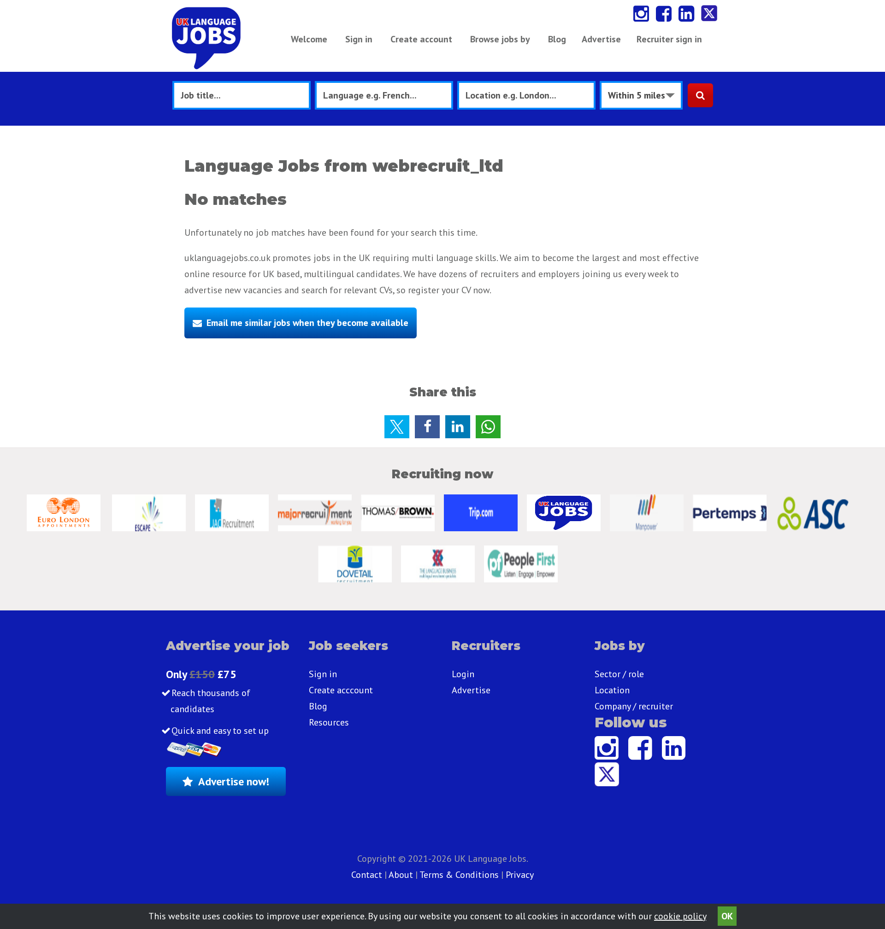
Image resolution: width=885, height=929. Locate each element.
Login (463, 674)
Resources (329, 722)
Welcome (309, 39)
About (401, 875)
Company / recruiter (634, 706)
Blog (557, 39)
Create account (421, 39)
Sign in (358, 39)
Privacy (520, 875)
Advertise (601, 39)
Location (612, 690)
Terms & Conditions (459, 875)
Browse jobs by (500, 39)
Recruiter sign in (669, 39)
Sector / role (619, 674)
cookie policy (680, 916)
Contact (367, 875)
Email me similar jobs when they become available (307, 323)
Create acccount (341, 690)
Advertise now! (233, 781)
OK (727, 916)
